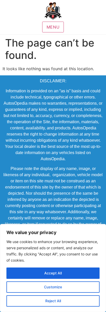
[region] (53, 268)
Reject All (53, 301)
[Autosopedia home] (53, 11)
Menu (53, 27)
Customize (53, 287)
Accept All (53, 273)
